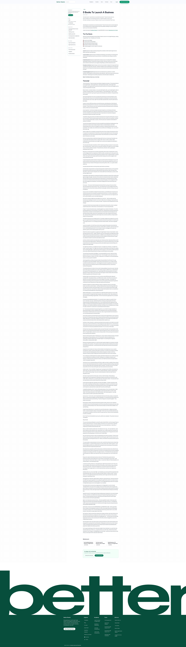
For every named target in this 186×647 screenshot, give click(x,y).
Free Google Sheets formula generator (73, 29)
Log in (117, 1)
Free (111, 1)
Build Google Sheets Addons (118, 632)
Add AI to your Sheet (87, 634)
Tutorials (96, 1)
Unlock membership (99, 555)
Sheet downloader (72, 37)
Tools (102, 1)
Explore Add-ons (118, 620)
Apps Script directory (72, 44)
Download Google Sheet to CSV (108, 631)
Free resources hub (72, 49)
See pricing (70, 15)
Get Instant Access (124, 1)
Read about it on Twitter (113, 30)
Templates (91, 1)
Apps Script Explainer (72, 42)
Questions (86, 630)
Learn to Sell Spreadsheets (97, 632)
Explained (86, 632)
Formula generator (108, 620)
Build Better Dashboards (96, 625)
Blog (85, 622)
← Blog (84, 9)
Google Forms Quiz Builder (118, 635)
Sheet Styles (117, 622)
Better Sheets (61, 2)
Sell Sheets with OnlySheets (107, 635)
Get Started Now (69, 629)
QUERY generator (71, 31)
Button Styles (117, 628)
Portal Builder (71, 22)
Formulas (106, 1)
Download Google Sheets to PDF (108, 627)
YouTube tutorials (71, 53)
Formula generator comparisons (74, 35)
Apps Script (86, 627)
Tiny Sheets (117, 625)
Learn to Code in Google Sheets (97, 621)
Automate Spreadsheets (97, 628)
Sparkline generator (72, 33)
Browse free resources (89, 555)
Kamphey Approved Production (75, 645)
